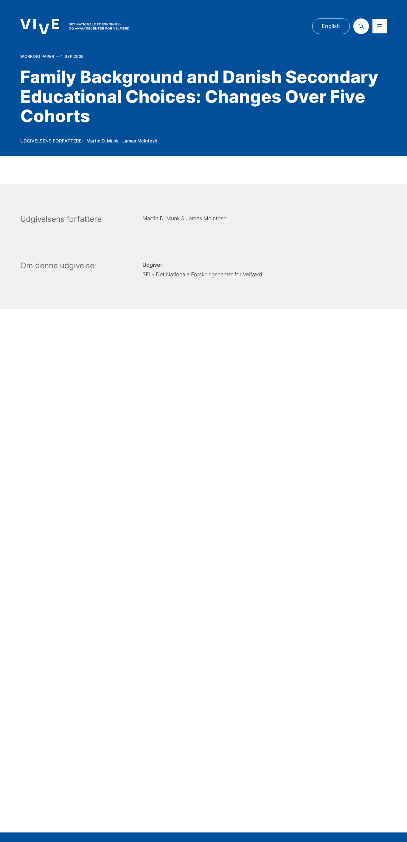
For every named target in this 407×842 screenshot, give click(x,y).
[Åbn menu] (379, 26)
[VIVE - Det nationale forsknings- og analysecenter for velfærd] (74, 26)
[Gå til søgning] (361, 26)
